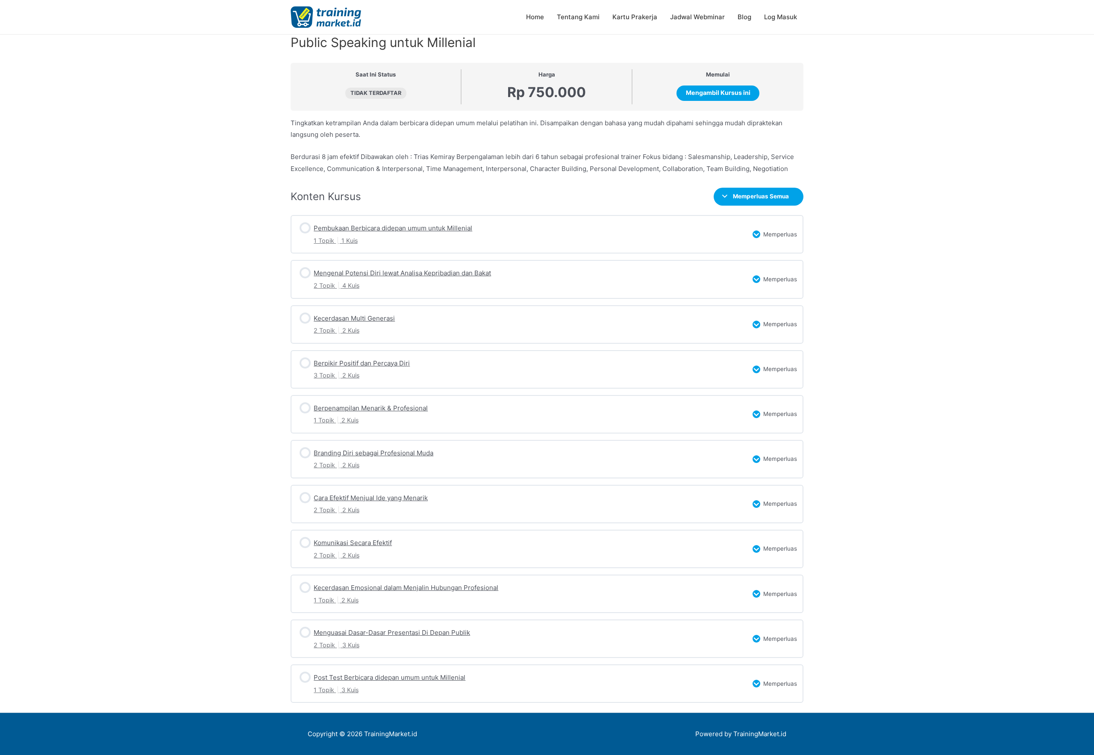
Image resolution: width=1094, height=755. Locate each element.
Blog (744, 17)
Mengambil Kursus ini (718, 92)
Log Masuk (780, 17)
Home (535, 17)
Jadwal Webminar (697, 17)
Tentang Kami (578, 17)
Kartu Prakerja (634, 17)
